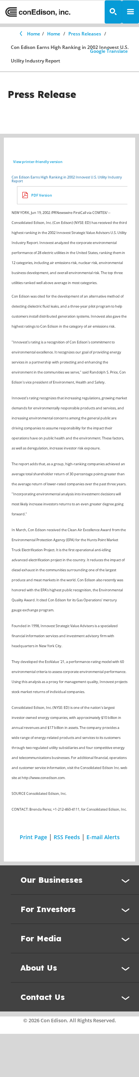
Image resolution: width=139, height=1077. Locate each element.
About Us (38, 968)
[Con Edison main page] (37, 12)
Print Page (33, 837)
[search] (113, 12)
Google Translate (109, 51)
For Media (40, 938)
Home (33, 33)
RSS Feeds (67, 837)
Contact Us (42, 997)
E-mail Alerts (103, 837)
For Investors (48, 909)
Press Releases (84, 33)
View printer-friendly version (38, 161)
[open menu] (130, 12)
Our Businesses (51, 880)
